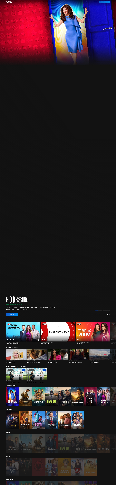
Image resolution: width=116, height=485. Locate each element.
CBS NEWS (21, 1)
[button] (23, 334)
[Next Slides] (113, 375)
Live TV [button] (35, 1)
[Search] (53, 1)
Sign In (95, 1)
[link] (104, 2)
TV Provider (48, 1)
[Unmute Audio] (108, 314)
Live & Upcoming (20, 366)
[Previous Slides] (3, 375)
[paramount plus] (9, 2)
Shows (15, 1)
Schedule (40, 1)
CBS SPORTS (28, 1)
